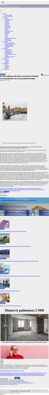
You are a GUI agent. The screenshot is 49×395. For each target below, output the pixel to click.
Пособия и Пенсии (9, 31)
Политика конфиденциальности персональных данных (12, 370)
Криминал (7, 65)
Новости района (8, 15)
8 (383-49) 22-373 (20, 380)
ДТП (6, 64)
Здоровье (7, 20)
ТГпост (4, 192)
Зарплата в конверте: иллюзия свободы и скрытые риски (13, 206)
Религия (7, 33)
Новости (4, 13)
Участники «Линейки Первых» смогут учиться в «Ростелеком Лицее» (13, 231)
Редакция (2, 80)
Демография (7, 50)
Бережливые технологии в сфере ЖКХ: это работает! (10, 290)
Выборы (7, 60)
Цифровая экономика (9, 56)
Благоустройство (8, 19)
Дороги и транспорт (9, 42)
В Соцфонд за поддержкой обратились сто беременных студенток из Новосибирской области (20, 188)
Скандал (7, 68)
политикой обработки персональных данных (20, 390)
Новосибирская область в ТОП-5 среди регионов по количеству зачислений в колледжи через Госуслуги (24, 212)
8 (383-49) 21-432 (14, 384)
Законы (6, 62)
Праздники (7, 32)
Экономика (5, 41)
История (7, 22)
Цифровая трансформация (11, 38)
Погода (6, 28)
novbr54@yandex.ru (25, 382)
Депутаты (7, 61)
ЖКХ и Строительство (10, 43)
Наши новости (3, 4)
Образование (8, 26)
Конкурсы (7, 23)
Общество (5, 17)
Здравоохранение (9, 51)
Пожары (7, 66)
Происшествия (6, 63)
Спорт (6, 36)
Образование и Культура (10, 54)
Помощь (7, 30)
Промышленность (9, 45)
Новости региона (9, 16)
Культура (7, 24)
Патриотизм (7, 27)
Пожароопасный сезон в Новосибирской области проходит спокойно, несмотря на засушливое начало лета (20, 275)
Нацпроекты (5, 48)
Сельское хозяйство (9, 46)
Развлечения (8, 39)
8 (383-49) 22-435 (12, 380)
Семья (6, 35)
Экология (7, 47)
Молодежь (7, 25)
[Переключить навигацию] (0, 9)
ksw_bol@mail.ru (17, 382)
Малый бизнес (8, 53)
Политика (5, 58)
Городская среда (8, 49)
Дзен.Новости (6, 69)
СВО (6, 34)
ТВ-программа (8, 40)
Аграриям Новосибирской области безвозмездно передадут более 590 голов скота (18, 200)
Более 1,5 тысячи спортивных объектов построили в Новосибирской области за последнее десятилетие (19, 261)
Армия (6, 18)
